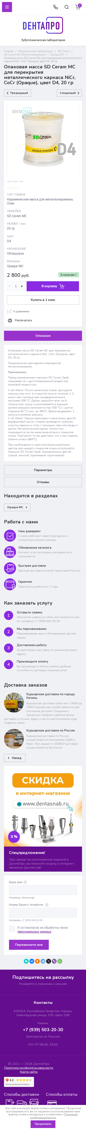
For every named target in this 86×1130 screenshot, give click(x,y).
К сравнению (21, 311)
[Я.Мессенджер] (26, 961)
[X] (48, 961)
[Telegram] (43, 961)
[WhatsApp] (59, 961)
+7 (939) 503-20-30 (43, 1030)
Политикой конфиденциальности (54, 1116)
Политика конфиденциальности (28, 1068)
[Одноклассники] (37, 961)
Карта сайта (28, 1072)
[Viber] (54, 961)
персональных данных (34, 932)
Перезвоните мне (29, 945)
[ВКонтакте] (31, 961)
